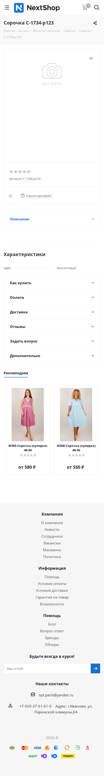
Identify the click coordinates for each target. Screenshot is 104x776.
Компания (52, 514)
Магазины (52, 549)
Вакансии (52, 543)
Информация (52, 568)
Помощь (52, 576)
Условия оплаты (52, 583)
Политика (52, 556)
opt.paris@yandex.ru (56, 695)
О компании (52, 522)
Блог (52, 624)
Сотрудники (52, 536)
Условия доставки (52, 590)
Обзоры (52, 644)
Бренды (52, 637)
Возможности (52, 603)
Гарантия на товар (52, 597)
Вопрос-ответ (52, 630)
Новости (52, 529)
